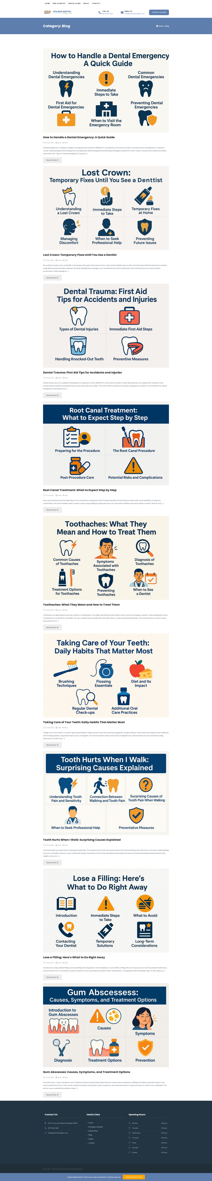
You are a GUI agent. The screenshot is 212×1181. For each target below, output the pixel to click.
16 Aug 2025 (49, 610)
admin (59, 143)
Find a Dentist (59, 3)
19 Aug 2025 (49, 260)
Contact (96, 3)
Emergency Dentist (95, 1127)
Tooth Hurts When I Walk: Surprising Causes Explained (82, 840)
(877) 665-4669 (107, 13)
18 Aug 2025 (49, 378)
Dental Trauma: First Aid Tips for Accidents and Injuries (82, 372)
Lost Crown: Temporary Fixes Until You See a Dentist (80, 255)
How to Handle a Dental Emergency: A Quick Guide (79, 137)
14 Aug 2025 (49, 845)
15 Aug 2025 (49, 727)
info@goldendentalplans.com (135, 13)
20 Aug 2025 (49, 143)
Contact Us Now (159, 12)
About (86, 3)
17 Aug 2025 (49, 495)
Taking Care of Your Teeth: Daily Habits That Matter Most (84, 722)
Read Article (51, 160)
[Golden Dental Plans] (58, 12)
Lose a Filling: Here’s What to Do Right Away (74, 957)
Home (47, 3)
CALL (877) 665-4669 (134, 1177)
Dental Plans (74, 3)
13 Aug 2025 (49, 963)
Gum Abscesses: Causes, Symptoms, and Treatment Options (86, 1072)
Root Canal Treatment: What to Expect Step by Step (80, 490)
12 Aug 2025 (49, 1077)
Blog (66, 143)
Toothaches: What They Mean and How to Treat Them (81, 605)
